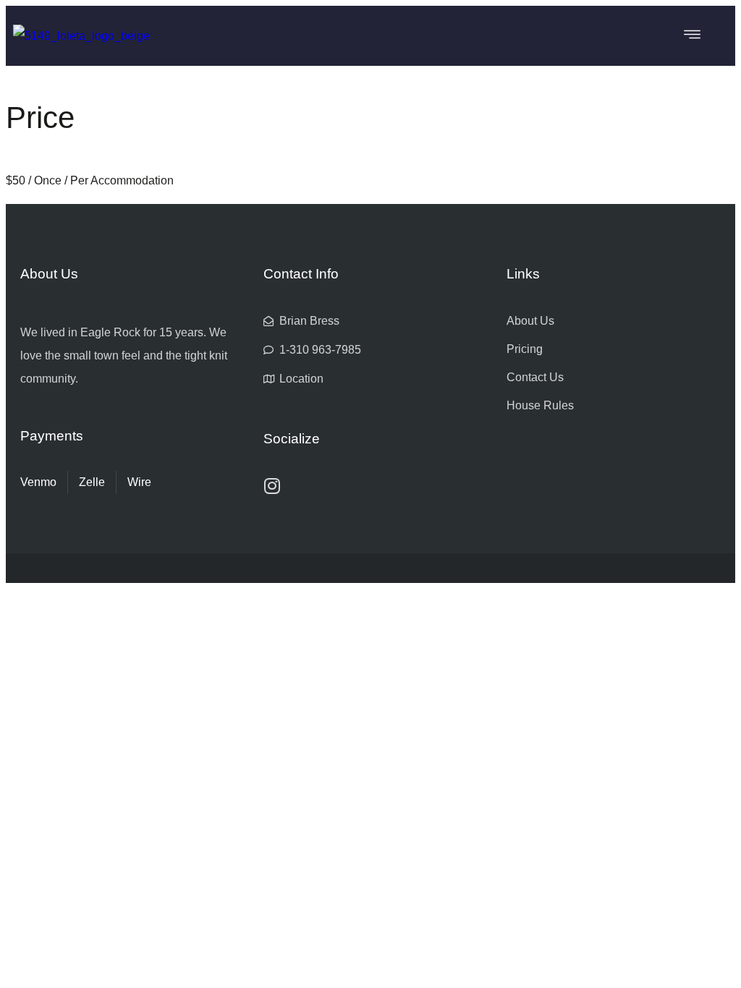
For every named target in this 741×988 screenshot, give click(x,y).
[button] (692, 35)
